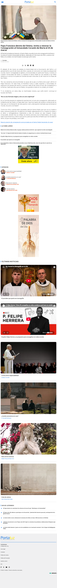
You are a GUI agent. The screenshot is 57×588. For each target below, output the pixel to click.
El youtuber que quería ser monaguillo (10, 139)
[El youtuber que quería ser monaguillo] (28, 280)
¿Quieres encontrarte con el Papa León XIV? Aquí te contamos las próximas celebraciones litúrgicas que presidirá (29, 522)
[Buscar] (55, 2)
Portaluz (5, 60)
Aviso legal (3, 549)
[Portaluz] (29, 2)
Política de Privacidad (5, 558)
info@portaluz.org (4, 546)
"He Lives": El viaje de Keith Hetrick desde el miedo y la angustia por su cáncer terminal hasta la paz (26, 133)
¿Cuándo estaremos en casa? (13, 177)
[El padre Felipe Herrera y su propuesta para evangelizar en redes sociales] (28, 319)
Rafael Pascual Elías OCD (12, 184)
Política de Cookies (5, 555)
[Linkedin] (30, 65)
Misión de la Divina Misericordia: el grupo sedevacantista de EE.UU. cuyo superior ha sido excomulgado (26, 129)
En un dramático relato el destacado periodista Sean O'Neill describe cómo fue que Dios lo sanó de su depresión (26, 143)
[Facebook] (28, 65)
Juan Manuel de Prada (11, 190)
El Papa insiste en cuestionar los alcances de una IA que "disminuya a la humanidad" (24, 508)
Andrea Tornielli (10, 172)
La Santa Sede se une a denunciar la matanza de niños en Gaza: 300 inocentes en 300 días (25, 517)
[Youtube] (7, 567)
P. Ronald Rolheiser (11, 178)
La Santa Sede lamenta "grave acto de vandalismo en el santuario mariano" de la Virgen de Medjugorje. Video (29, 528)
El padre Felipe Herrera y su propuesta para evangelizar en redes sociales (19, 136)
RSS (1, 564)
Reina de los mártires (11, 183)
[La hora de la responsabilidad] (28, 357)
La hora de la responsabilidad (13, 171)
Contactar (3, 552)
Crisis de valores (10, 189)
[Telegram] (33, 65)
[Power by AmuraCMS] (52, 573)
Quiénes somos (4, 561)
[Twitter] (25, 65)
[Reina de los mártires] (28, 439)
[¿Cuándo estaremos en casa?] (28, 398)
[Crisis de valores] (28, 479)
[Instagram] (9, 567)
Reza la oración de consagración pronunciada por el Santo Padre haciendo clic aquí (27, 122)
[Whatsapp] (22, 65)
